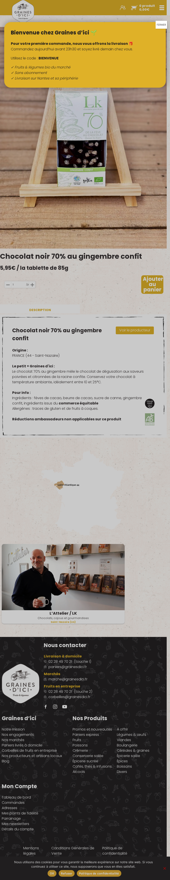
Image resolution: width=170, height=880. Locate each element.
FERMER (161, 24)
